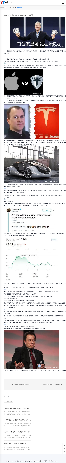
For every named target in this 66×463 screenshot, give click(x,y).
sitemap (56, 461)
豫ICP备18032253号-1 (36, 461)
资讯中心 (12, 7)
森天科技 (51, 461)
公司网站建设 (9, 401)
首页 (6, 7)
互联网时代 (19, 7)
